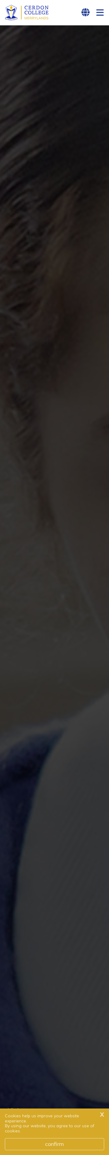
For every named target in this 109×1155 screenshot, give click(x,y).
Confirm (54, 1144)
